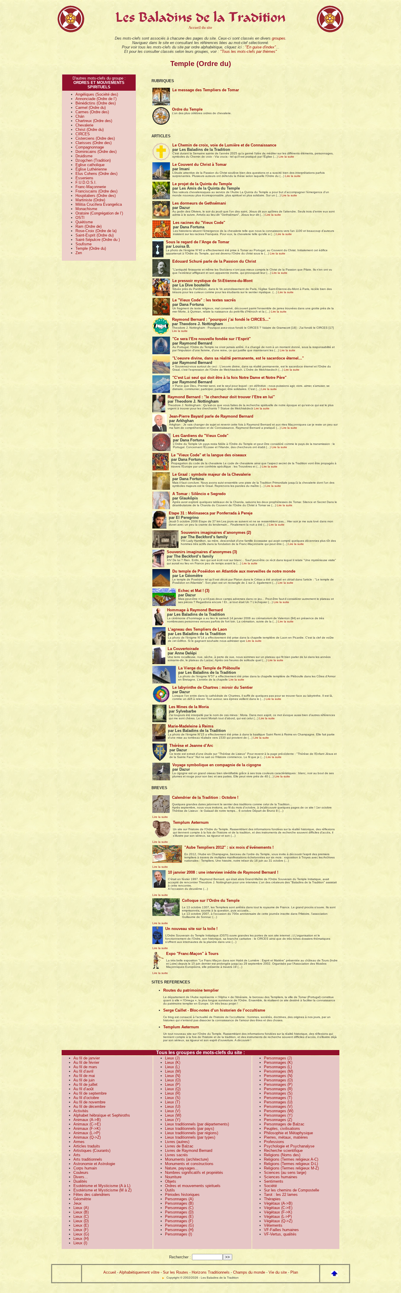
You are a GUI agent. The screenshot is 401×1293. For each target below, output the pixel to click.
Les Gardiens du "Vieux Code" (200, 435)
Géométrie (82, 1199)
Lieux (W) (173, 1115)
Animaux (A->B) (87, 1120)
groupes (278, 38)
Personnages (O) (278, 1080)
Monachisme (86, 209)
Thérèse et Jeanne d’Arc (191, 745)
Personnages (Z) (278, 1120)
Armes (79, 1142)
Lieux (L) (172, 1067)
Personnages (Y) (278, 1115)
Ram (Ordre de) (88, 226)
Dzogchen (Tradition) (93, 160)
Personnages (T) (278, 1097)
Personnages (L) (278, 1067)
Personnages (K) (278, 1062)
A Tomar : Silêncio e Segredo (199, 494)
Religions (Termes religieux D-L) (291, 1164)
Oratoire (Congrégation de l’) (99, 213)
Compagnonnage (89, 147)
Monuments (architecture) (186, 1159)
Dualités (80, 1181)
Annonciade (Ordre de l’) (96, 99)
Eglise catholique (90, 165)
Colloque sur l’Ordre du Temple (211, 900)
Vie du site (278, 1272)
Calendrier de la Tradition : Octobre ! (205, 797)
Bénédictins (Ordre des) (95, 103)
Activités (80, 1111)
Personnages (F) (179, 1221)
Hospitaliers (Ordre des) (95, 195)
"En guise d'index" (260, 47)
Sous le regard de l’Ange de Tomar (197, 242)
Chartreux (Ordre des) (93, 121)
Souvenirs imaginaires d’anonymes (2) (216, 532)
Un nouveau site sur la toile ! (191, 928)
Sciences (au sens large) (285, 1172)
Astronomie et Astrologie (94, 1164)
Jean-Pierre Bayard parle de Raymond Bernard (211, 416)
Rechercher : (180, 1257)
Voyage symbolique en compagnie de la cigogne (216, 765)
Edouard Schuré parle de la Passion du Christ (214, 261)
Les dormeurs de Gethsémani (199, 203)
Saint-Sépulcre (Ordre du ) (97, 239)
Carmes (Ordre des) (92, 112)
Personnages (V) (278, 1106)
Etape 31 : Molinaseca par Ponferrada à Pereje (210, 513)
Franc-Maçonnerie (90, 187)
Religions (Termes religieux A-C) (291, 1159)
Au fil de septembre (90, 1093)
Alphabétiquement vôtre (139, 1272)
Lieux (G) (81, 1234)
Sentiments (273, 1181)
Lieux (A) (81, 1208)
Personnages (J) (278, 1058)
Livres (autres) (177, 1142)
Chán (79, 116)
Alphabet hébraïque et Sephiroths (101, 1115)
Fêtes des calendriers (91, 1194)
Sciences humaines (280, 1177)
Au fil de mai (84, 1075)
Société (270, 1186)
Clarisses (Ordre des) (93, 143)
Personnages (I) (178, 1234)
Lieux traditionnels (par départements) (197, 1124)
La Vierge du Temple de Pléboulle (209, 668)
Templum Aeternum (191, 822)
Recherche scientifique (283, 1150)
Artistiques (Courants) (91, 1150)
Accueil (109, 1272)
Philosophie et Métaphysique (288, 1133)
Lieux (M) (173, 1071)
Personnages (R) (278, 1089)
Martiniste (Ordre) (90, 200)
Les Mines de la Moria (189, 707)
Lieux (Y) (172, 1120)
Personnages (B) (179, 1203)
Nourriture (173, 1177)
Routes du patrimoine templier (191, 990)
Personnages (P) (278, 1084)
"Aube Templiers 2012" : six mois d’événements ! (229, 847)
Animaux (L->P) (86, 1133)
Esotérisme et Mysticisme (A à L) (101, 1186)
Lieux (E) (81, 1225)
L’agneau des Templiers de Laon (197, 629)
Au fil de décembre (89, 1106)
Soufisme (83, 244)
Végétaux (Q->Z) (278, 1221)
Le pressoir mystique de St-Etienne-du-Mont (212, 280)
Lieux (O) (173, 1080)
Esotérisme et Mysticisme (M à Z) (102, 1190)
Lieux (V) (172, 1111)
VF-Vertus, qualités (280, 1234)
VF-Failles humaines (281, 1230)
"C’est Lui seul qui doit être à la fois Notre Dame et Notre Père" (229, 377)
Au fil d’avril (83, 1071)
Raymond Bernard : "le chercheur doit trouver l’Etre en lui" (221, 397)
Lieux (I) (80, 1243)
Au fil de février (86, 1062)
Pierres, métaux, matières (286, 1137)
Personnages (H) (179, 1230)
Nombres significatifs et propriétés (194, 1172)
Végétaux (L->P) (278, 1216)
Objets (170, 1181)
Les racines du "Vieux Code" (199, 222)
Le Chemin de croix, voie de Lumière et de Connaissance (224, 145)
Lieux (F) (80, 1230)
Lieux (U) (172, 1106)
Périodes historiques (182, 1194)
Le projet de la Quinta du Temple (202, 184)
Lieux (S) (172, 1097)
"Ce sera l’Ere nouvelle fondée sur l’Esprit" (211, 339)
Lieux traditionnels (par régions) (191, 1133)
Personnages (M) (278, 1071)
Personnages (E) (179, 1216)
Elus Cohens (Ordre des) (96, 173)
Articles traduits (86, 1146)
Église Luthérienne (91, 169)
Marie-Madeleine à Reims (190, 726)
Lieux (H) (81, 1238)
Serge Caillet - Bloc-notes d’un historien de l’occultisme (214, 1010)
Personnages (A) (179, 1199)
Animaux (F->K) (86, 1128)
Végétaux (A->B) (278, 1203)
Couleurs (80, 1172)
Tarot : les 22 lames (281, 1194)
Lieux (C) (81, 1216)
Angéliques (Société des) (96, 94)
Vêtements (273, 1225)
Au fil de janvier (86, 1058)
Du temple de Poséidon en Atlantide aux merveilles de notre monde (233, 571)
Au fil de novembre (89, 1102)
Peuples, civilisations (282, 1128)
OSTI (80, 217)
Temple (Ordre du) (90, 248)
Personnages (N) (278, 1075)
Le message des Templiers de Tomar (205, 90)
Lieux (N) (172, 1075)
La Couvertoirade (183, 648)
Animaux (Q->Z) (87, 1137)
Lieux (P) (172, 1084)
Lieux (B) (81, 1212)
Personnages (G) (179, 1225)
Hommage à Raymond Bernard (195, 610)
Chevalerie (84, 125)
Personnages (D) (179, 1212)
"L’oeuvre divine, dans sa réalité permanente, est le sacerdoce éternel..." (238, 358)
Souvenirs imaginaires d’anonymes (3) (202, 552)
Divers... (80, 1177)
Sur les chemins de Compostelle (291, 1190)
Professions (274, 1142)
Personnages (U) (278, 1102)
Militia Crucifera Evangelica (98, 204)
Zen (78, 253)
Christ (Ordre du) (89, 129)
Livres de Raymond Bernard (188, 1150)
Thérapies (272, 1199)
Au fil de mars (85, 1067)
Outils (170, 1190)
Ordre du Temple (187, 109)
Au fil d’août (83, 1089)
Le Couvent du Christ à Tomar (199, 164)
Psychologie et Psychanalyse (289, 1146)
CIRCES (82, 134)
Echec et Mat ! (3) (193, 590)
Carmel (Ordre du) (90, 107)
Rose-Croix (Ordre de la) (96, 231)
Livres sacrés (176, 1155)
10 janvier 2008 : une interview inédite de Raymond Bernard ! (223, 872)
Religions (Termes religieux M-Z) (291, 1168)
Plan (294, 1272)
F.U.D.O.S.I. (86, 182)
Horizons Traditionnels (211, 1272)
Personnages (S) (278, 1093)
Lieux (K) (172, 1062)
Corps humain (85, 1168)
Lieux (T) (172, 1102)
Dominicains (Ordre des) (96, 151)
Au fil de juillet (85, 1084)
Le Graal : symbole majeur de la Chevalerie (211, 474)
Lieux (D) (81, 1221)
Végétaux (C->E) (278, 1208)
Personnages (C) (179, 1208)
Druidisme (83, 156)
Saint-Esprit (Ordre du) (94, 235)
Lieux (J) (172, 1058)
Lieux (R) (172, 1093)
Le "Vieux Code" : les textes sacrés (204, 300)
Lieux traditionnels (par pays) (189, 1128)
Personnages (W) (278, 1111)
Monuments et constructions (189, 1164)
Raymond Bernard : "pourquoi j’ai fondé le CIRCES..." (221, 319)
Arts (76, 1155)
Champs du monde (249, 1272)
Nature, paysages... (181, 1168)
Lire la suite (286, 156)
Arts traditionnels (87, 1159)
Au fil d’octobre (86, 1097)
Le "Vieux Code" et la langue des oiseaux (208, 455)
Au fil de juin (84, 1080)
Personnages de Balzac (284, 1124)
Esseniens (84, 178)
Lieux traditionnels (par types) (190, 1137)
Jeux (77, 1203)
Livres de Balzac (179, 1146)
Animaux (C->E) (87, 1124)
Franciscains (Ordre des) (96, 191)
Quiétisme (84, 222)
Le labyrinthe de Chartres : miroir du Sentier (212, 687)
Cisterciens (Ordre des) (95, 138)
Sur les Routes (175, 1272)
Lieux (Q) (173, 1089)
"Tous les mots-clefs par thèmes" (248, 51)
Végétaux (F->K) (278, 1212)
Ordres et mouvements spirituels (192, 1186)
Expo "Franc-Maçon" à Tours (192, 953)
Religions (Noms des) (282, 1155)
